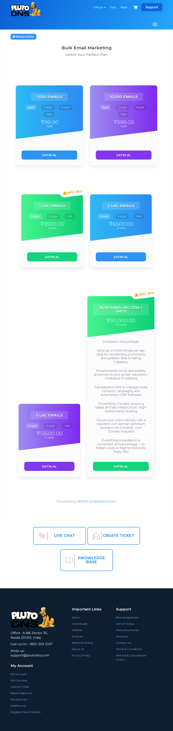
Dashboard (18, 705)
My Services (19, 699)
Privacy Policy (81, 655)
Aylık (31, 107)
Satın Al (49, 155)
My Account (19, 674)
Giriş (113, 7)
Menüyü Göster (24, 36)
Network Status (82, 642)
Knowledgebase (127, 617)
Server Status (125, 623)
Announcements (127, 630)
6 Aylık (66, 107)
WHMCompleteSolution (96, 501)
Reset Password (21, 693)
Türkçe (98, 7)
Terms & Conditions (129, 649)
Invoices (77, 636)
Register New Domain (26, 712)
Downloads (79, 623)
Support (152, 7)
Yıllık (49, 114)
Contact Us (123, 642)
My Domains (19, 680)
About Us (78, 649)
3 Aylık (48, 107)
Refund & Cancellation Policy (131, 657)
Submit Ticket (20, 686)
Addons (77, 630)
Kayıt (124, 7)
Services (122, 636)
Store (76, 617)
